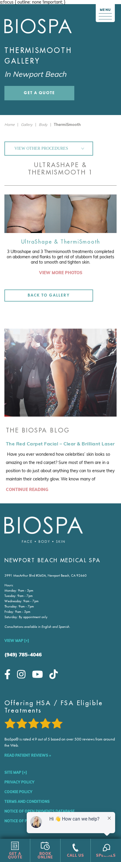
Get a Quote (39, 92)
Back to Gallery (49, 295)
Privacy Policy (19, 782)
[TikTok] (53, 674)
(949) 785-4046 (23, 654)
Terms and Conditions (27, 801)
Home (9, 124)
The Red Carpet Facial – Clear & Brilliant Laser (60, 444)
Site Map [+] (15, 772)
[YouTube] (37, 674)
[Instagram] (21, 674)
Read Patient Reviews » (27, 755)
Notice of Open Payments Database (39, 811)
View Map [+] (16, 640)
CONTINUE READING (27, 489)
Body (43, 124)
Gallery (27, 124)
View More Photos (60, 272)
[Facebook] (7, 674)
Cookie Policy (18, 792)
